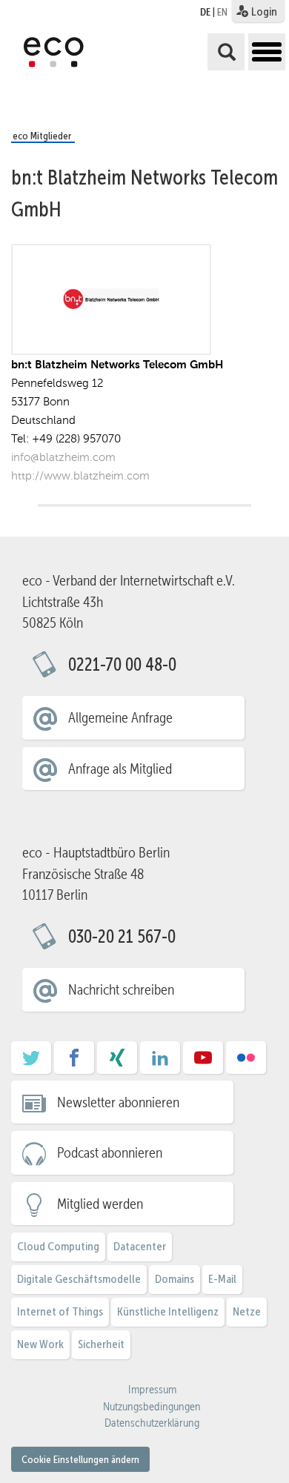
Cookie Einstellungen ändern (80, 1459)
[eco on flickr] (246, 1063)
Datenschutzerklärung (151, 1423)
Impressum (152, 1389)
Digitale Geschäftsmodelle (79, 1279)
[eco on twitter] (31, 1063)
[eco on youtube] (203, 1063)
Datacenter (139, 1246)
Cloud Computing (58, 1246)
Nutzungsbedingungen (152, 1406)
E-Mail (222, 1279)
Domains (174, 1279)
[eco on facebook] (74, 1063)
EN (222, 12)
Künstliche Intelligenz (168, 1311)
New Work (40, 1344)
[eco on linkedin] (160, 1063)
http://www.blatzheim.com (80, 475)
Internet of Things (60, 1311)
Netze (247, 1311)
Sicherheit (101, 1344)
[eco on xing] (117, 1063)
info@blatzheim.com (63, 457)
